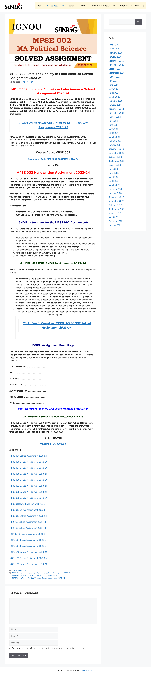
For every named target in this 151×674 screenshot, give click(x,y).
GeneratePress (87, 670)
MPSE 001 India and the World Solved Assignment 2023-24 (36, 575)
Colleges (72, 6)
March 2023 (114, 185)
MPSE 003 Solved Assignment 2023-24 (28, 462)
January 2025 (115, 105)
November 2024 (116, 113)
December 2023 (116, 149)
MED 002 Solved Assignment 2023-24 (27, 522)
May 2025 (113, 89)
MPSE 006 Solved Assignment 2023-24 (28, 480)
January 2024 (115, 145)
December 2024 (116, 109)
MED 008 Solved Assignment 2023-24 (27, 528)
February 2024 (115, 141)
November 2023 (116, 153)
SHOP (83, 6)
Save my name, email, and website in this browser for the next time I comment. (49, 648)
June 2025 (114, 85)
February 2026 (115, 53)
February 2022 (115, 221)
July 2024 (113, 121)
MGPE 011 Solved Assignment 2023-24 (28, 558)
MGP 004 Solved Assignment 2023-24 (27, 534)
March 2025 (114, 97)
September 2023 (117, 161)
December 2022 (116, 197)
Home (40, 6)
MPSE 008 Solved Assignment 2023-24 (28, 492)
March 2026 (114, 49)
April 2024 (113, 133)
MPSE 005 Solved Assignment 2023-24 (28, 474)
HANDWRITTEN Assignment (103, 6)
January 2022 (115, 225)
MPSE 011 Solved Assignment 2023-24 (27, 504)
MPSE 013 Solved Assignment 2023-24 (28, 516)
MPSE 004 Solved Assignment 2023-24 (28, 468)
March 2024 (114, 137)
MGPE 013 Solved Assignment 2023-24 (28, 564)
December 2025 (116, 61)
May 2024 (113, 129)
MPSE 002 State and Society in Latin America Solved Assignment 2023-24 (41, 573)
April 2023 (113, 181)
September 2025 (116, 73)
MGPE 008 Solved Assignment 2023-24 (28, 546)
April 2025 (113, 93)
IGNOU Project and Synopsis (132, 6)
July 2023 (113, 169)
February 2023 (115, 189)
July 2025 (113, 81)
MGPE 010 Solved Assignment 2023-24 (28, 552)
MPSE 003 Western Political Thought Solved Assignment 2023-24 (38, 578)
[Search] (138, 22)
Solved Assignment (55, 6)
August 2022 (115, 213)
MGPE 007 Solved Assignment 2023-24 (28, 540)
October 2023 (115, 157)
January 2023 (115, 193)
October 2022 (115, 205)
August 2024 (115, 117)
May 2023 (113, 177)
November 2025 (116, 65)
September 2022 (116, 209)
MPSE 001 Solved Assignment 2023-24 (28, 456)
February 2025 (115, 101)
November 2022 (116, 201)
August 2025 (115, 77)
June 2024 (114, 125)
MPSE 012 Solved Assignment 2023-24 (28, 510)
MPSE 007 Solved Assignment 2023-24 (28, 486)
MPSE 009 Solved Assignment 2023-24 (28, 498)
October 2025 (115, 69)
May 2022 (113, 217)
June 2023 (114, 173)
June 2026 (114, 45)
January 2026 (115, 57)
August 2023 (115, 165)
